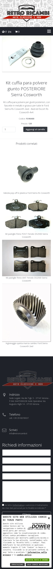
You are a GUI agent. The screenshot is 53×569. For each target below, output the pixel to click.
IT (6, 32)
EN (9, 32)
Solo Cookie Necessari (37, 564)
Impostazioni (17, 564)
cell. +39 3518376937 (19, 418)
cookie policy (24, 555)
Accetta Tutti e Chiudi (37, 560)
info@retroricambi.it (18, 433)
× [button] (49, 517)
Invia (28, 514)
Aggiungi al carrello (35, 129)
